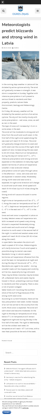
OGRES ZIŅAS (20, 14)
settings (25, 408)
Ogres (16, 48)
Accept (6, 412)
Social (10, 340)
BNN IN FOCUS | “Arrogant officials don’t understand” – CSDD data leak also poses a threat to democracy (20, 371)
